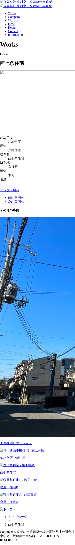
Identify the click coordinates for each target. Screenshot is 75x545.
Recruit (12, 27)
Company (14, 16)
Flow (11, 24)
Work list (13, 20)
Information (15, 34)
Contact (13, 31)
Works (12, 13)
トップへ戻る (9, 190)
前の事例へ (16, 197)
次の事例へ (16, 201)
